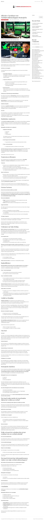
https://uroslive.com (35, 53)
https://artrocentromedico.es (36, 73)
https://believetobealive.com (36, 67)
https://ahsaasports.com (36, 51)
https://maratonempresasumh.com (38, 76)
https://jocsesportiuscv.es (36, 72)
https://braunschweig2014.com (37, 62)
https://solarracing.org (35, 49)
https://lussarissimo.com (36, 66)
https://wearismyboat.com (36, 56)
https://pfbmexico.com (35, 74)
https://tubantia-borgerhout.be (37, 78)
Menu (3, 1)
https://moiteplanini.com (36, 77)
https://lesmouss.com (35, 61)
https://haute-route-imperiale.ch (37, 55)
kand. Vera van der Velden (14, 19)
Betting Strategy (5, 19)
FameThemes (41, 518)
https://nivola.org (35, 68)
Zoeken (33, 15)
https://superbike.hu (35, 65)
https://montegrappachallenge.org (37, 70)
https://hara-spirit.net (35, 71)
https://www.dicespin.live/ (36, 81)
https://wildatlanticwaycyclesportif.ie (38, 50)
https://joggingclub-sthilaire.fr (37, 54)
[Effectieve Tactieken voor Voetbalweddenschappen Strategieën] (15, 29)
